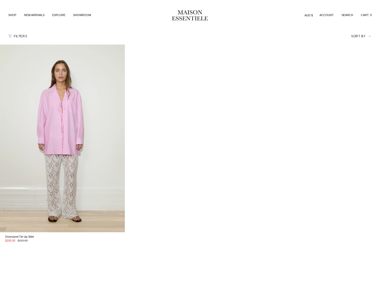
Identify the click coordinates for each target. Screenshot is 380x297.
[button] (12, 15)
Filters (20, 36)
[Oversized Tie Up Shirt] (62, 138)
